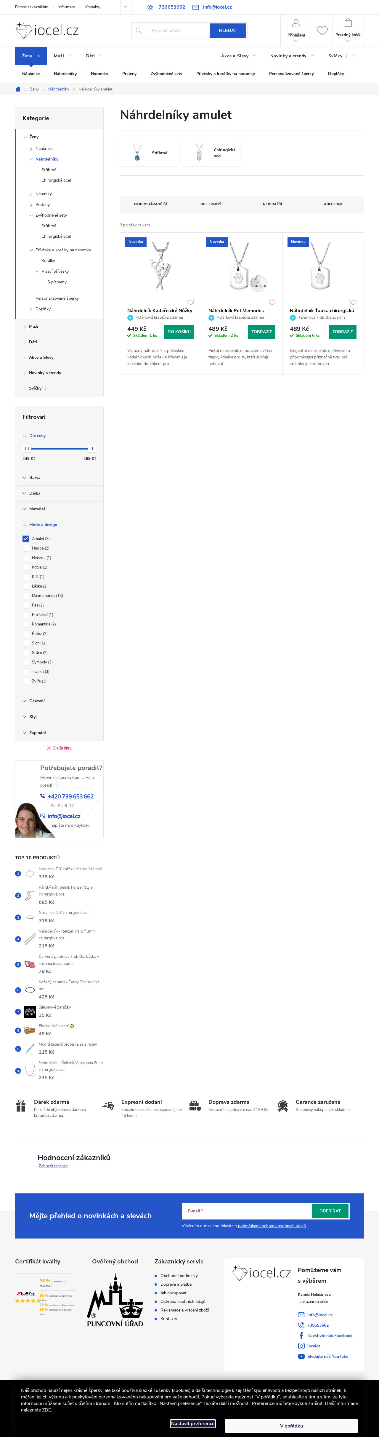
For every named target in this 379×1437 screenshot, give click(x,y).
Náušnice (44, 148)
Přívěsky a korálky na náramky (63, 250)
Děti (33, 342)
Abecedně (333, 204)
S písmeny (57, 282)
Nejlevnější (211, 204)
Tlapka (40, 671)
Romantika (43, 624)
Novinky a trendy (45, 373)
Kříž (37, 576)
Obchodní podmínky (179, 1276)
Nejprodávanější (150, 204)
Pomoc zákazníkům (31, 7)
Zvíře (38, 681)
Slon (38, 643)
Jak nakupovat (173, 1293)
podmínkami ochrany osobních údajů (272, 1226)
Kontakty (92, 7)
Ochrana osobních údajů (182, 1301)
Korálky (48, 260)
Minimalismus (47, 595)
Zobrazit (261, 332)
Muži (33, 326)
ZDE (46, 1410)
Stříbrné (48, 170)
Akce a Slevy (41, 357)
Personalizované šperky (57, 298)
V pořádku (291, 1426)
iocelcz (313, 1346)
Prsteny (43, 204)
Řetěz (39, 633)
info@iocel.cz (320, 1315)
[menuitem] (31, 56)
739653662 (318, 1325)
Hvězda (41, 557)
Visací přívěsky (55, 271)
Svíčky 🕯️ (38, 388)
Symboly (42, 662)
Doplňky (43, 309)
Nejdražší (272, 204)
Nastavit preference (193, 1423)
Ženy (34, 137)
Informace (66, 7)
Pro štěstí (42, 614)
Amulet (40, 539)
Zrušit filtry (62, 748)
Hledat (228, 30)
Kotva (39, 567)
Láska (39, 586)
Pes (37, 605)
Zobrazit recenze (53, 1166)
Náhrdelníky (47, 159)
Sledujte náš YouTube (327, 1356)
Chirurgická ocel (56, 180)
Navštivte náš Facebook (330, 1335)
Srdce (39, 652)
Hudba (40, 548)
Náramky (44, 194)
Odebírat (330, 1211)
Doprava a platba (176, 1284)
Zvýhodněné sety (51, 215)
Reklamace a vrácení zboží (184, 1310)
